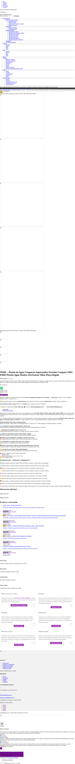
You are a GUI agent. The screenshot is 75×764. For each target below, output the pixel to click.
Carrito (4, 680)
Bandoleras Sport (13, 29)
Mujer (7, 46)
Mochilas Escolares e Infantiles (16, 39)
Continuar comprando (7, 760)
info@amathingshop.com (6, 14)
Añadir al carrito (4, 394)
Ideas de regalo (6, 77)
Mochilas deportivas (13, 37)
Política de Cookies (7, 667)
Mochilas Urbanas (10, 30)
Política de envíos (7, 668)
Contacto (5, 7)
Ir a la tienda (56, 626)
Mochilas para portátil (14, 34)
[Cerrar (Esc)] (5, 762)
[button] (3, 390)
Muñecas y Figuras (10, 59)
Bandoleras (8, 26)
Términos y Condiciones (8, 664)
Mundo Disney (9, 62)
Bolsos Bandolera (13, 27)
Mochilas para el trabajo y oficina (16, 33)
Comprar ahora (26, 88)
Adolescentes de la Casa (11, 81)
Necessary (4, 736)
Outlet (4, 70)
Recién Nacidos (9, 84)
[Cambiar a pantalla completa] (2, 762)
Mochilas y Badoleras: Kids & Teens (14, 68)
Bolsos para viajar (13, 25)
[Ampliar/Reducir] (0, 762)
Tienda (4, 4)
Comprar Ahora (56, 607)
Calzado (5, 43)
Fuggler (7, 64)
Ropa (4, 50)
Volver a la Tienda (13, 757)
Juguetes (5, 58)
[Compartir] (3, 762)
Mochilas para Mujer (13, 31)
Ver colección (19, 645)
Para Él (7, 79)
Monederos (8, 41)
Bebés (4, 56)
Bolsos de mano (12, 22)
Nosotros (5, 3)
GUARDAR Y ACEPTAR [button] (6, 746)
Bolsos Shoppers (13, 21)
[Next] (34, 604)
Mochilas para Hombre (14, 38)
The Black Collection (11, 42)
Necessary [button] (2, 734)
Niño (7, 47)
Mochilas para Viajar (13, 35)
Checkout (5, 682)
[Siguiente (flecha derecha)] (2, 763)
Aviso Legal (6, 663)
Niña (7, 48)
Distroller (8, 63)
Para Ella (8, 80)
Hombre (8, 45)
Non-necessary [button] (3, 741)
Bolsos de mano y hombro (12, 19)
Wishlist (5, 679)
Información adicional (8, 410)
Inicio (4, 1)
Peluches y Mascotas (10, 60)
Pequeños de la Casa (10, 83)
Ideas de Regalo (7, 89)
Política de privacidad (8, 665)
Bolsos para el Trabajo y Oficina (16, 23)
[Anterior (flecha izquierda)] (0, 763)
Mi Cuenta (5, 5)
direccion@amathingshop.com (7, 697)
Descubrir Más (19, 626)
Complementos (6, 18)
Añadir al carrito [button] (12, 511)
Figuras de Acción (10, 67)
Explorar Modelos (56, 643)
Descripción (5, 409)
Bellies (7, 66)
